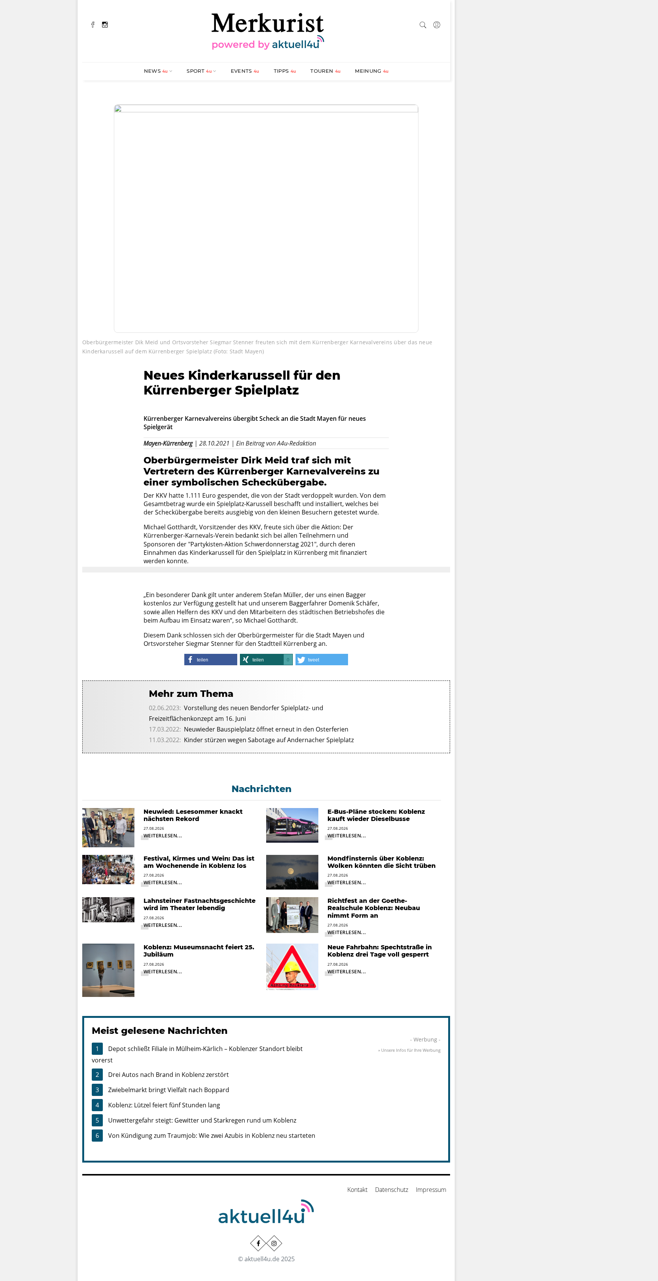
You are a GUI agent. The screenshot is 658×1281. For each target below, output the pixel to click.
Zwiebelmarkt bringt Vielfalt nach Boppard (168, 1090)
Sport (199, 71)
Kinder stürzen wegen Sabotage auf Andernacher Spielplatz (269, 740)
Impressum (431, 1189)
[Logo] (268, 30)
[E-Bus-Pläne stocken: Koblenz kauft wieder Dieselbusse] (292, 825)
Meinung (371, 71)
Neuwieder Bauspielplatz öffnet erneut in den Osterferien (266, 729)
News (156, 71)
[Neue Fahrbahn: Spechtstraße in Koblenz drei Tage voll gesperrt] (292, 966)
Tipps (285, 71)
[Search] (423, 23)
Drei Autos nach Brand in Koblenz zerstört (168, 1074)
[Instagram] (105, 24)
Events (245, 71)
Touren (325, 71)
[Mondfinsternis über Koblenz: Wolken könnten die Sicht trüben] (292, 871)
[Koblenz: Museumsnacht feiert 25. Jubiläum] (108, 969)
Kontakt (357, 1189)
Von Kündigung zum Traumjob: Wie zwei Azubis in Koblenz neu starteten (211, 1135)
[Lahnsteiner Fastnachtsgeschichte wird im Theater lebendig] (108, 909)
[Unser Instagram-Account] (274, 1243)
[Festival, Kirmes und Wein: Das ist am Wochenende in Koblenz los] (108, 868)
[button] (210, 659)
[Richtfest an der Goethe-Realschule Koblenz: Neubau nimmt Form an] (292, 914)
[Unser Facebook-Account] (258, 1243)
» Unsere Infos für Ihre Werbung (409, 1050)
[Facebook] (92, 24)
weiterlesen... (163, 835)
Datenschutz (391, 1189)
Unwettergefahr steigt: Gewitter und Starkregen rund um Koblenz (202, 1120)
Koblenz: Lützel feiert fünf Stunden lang (164, 1105)
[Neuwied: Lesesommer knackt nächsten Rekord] (108, 827)
